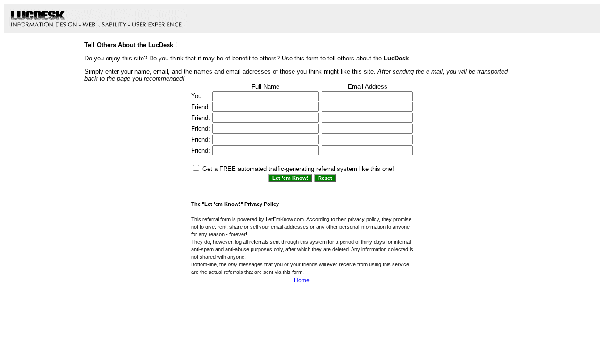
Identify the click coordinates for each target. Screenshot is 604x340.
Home (302, 280)
